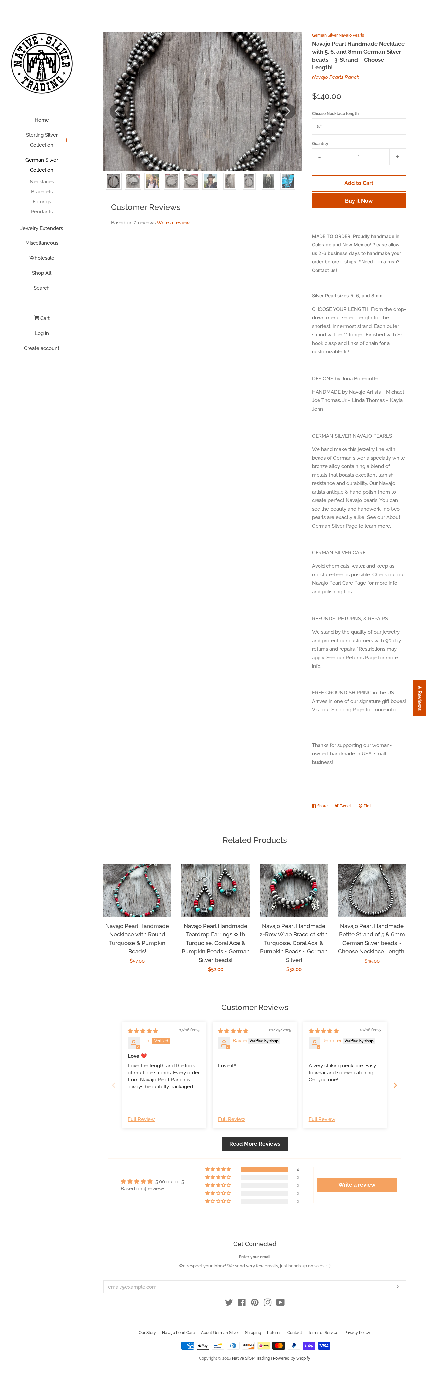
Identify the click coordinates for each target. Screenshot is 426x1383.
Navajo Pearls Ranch (336, 77)
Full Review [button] (141, 1119)
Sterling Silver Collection (42, 140)
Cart (44, 318)
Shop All (41, 273)
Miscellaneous (41, 243)
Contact (294, 1332)
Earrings (42, 202)
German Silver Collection (41, 165)
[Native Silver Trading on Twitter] (229, 1304)
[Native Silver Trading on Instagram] (268, 1304)
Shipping (253, 1332)
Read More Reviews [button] (254, 1144)
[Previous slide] (113, 1085)
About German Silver (220, 1332)
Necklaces (42, 182)
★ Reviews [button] (420, 698)
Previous (117, 111)
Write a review (173, 223)
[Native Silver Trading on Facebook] (242, 1304)
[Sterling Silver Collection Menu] (66, 140)
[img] (143, 1031)
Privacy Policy (357, 1332)
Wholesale (41, 258)
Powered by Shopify (291, 1358)
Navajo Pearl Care (178, 1332)
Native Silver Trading (251, 1358)
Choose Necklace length (335, 113)
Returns (274, 1332)
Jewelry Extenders (41, 228)
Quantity (320, 143)
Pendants (42, 212)
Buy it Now (359, 201)
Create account (41, 348)
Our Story (147, 1332)
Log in (42, 333)
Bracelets (42, 192)
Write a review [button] (356, 1185)
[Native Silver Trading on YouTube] (280, 1304)
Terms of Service (323, 1332)
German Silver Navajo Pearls (338, 35)
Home (42, 120)
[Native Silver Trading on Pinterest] (255, 1304)
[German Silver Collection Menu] (66, 165)
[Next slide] (395, 1085)
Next (287, 111)
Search (42, 288)
